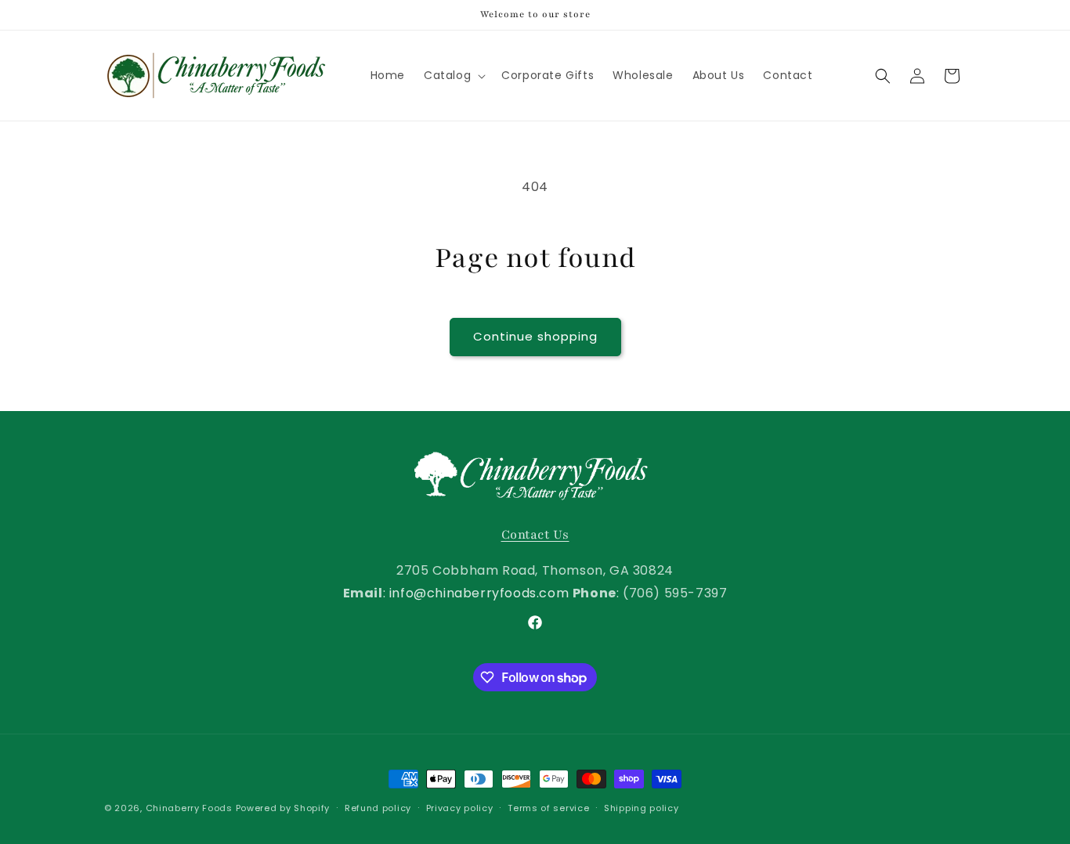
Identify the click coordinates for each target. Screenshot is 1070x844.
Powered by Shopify (283, 808)
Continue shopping (535, 336)
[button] (453, 75)
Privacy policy (459, 808)
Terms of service (548, 808)
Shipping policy (641, 808)
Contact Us (535, 534)
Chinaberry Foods (189, 808)
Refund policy (378, 808)
